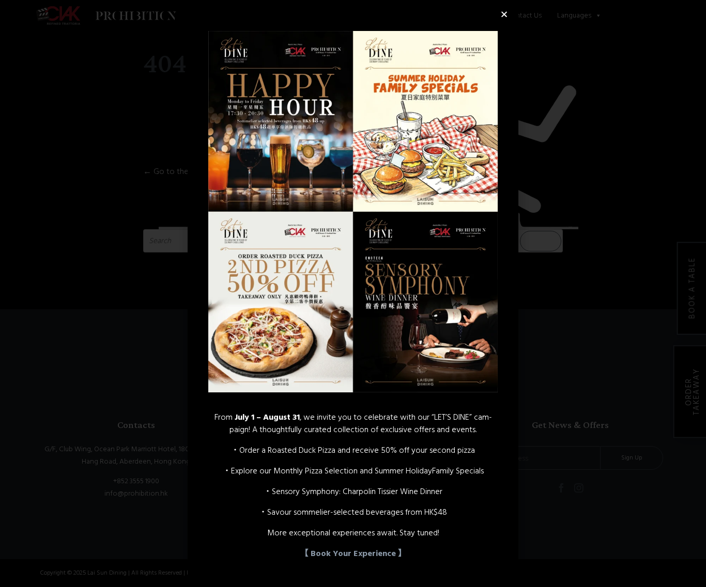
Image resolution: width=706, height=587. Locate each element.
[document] (353, 293)
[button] (504, 14)
